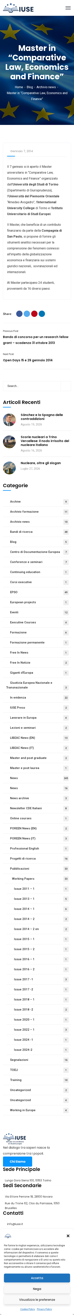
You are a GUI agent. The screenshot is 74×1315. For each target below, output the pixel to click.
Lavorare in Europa (38, 717)
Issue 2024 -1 (40, 1040)
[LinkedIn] (42, 314)
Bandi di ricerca (38, 532)
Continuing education (38, 572)
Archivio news (46, 87)
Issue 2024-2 (40, 1050)
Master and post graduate (38, 758)
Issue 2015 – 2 (40, 949)
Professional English (38, 848)
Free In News (38, 652)
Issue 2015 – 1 (40, 939)
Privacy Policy (44, 1309)
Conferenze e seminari (38, 562)
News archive (38, 798)
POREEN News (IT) (38, 838)
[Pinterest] (34, 314)
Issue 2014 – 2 (40, 919)
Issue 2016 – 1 (40, 959)
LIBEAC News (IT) (38, 748)
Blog (30, 87)
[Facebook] (19, 314)
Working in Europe (38, 1110)
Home (19, 87)
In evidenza (38, 697)
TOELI (38, 1070)
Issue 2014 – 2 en (40, 929)
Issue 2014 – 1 (40, 909)
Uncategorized (38, 1090)
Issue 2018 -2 (40, 1009)
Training (38, 1080)
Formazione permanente (38, 642)
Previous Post (10, 331)
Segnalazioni (38, 1060)
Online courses (38, 818)
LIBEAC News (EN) (38, 738)
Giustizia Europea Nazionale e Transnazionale (36, 685)
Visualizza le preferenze (37, 1300)
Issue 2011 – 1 (40, 889)
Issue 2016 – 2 (40, 969)
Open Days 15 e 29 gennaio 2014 (28, 360)
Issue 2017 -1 (40, 979)
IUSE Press (38, 707)
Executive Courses (38, 622)
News (39, 778)
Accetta (37, 1278)
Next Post (8, 354)
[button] (68, 1236)
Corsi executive (38, 582)
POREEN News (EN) (38, 828)
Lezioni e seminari (38, 728)
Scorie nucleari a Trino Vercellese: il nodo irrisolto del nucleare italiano (45, 441)
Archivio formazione (38, 511)
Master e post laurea (38, 768)
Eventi (38, 612)
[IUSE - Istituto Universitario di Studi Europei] (18, 7)
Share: (7, 314)
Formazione (38, 632)
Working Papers (39, 878)
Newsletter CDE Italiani (38, 808)
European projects (38, 602)
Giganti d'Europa (38, 672)
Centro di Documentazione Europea (38, 552)
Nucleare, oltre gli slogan (41, 463)
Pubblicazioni (38, 868)
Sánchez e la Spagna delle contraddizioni (42, 417)
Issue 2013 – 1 (40, 899)
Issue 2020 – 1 (40, 1019)
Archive (38, 501)
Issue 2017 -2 (40, 989)
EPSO (38, 592)
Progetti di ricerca (38, 858)
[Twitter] (27, 314)
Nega (37, 1289)
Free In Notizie (38, 662)
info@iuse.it (15, 1224)
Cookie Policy (27, 1309)
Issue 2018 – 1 (40, 999)
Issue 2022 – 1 (40, 1029)
